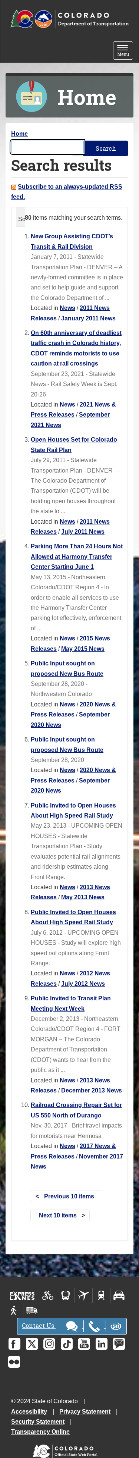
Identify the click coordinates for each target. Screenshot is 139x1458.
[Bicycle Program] (48, 1295)
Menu (125, 51)
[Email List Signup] (119, 1344)
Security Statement (37, 1421)
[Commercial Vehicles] (32, 1310)
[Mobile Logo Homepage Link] (69, 19)
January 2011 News (88, 318)
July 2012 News (83, 984)
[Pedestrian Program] (14, 1310)
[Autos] (119, 1295)
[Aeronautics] (84, 1295)
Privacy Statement (84, 1411)
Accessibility (29, 1411)
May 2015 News (83, 649)
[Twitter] (32, 1344)
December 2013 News (91, 1090)
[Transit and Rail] (66, 1295)
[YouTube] (84, 1344)
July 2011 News (83, 532)
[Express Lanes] (22, 1295)
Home (19, 134)
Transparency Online (40, 1432)
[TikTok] (67, 1344)
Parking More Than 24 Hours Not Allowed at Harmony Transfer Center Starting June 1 (77, 556)
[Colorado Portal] (66, 1449)
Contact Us (39, 1325)
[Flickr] (14, 1362)
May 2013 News (83, 897)
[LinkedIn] (101, 1344)
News (67, 308)
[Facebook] (14, 1344)
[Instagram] (49, 1344)
